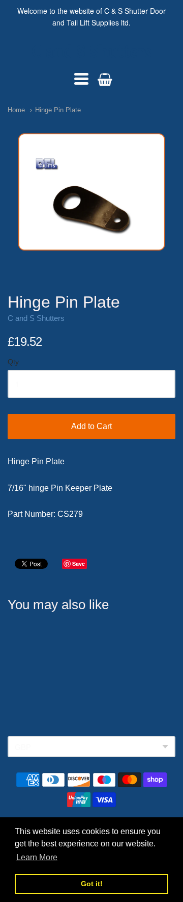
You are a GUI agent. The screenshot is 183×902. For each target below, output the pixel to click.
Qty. (14, 362)
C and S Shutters (92, 51)
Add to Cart (91, 426)
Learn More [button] (36, 857)
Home (16, 110)
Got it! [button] (92, 884)
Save (78, 563)
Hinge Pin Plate (58, 110)
